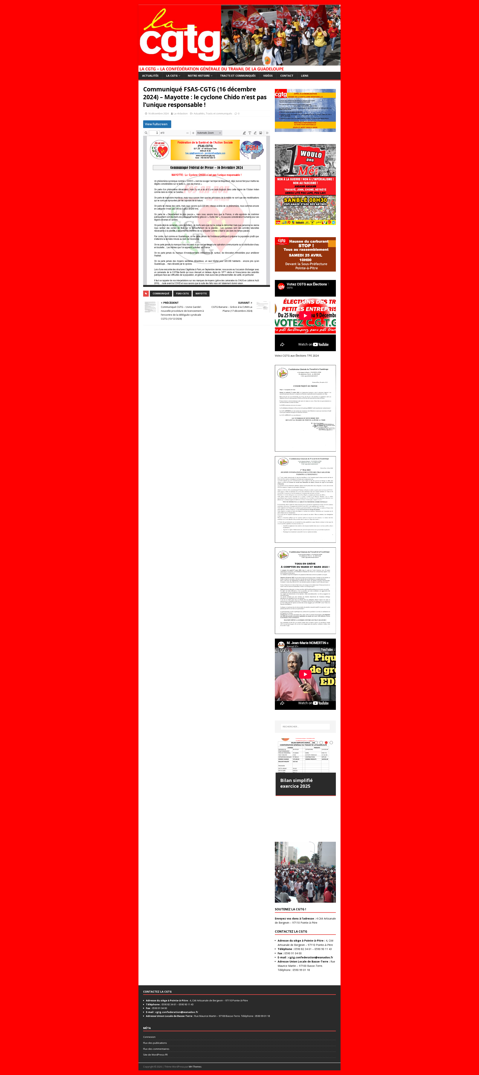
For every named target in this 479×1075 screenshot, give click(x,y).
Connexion (149, 1037)
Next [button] (331, 871)
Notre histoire (199, 75)
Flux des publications (155, 1043)
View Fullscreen (156, 124)
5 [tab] (331, 742)
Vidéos (268, 75)
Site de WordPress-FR (155, 1054)
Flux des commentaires (156, 1049)
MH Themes (195, 1066)
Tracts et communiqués (238, 75)
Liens (304, 75)
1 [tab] (311, 742)
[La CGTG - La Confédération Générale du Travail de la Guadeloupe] (239, 69)
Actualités (150, 75)
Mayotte (201, 293)
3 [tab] (321, 742)
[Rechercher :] (305, 726)
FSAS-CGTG (182, 293)
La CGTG (172, 75)
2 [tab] (316, 742)
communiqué (161, 293)
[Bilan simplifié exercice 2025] (306, 755)
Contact (286, 75)
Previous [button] (279, 871)
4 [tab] (326, 742)
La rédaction (181, 113)
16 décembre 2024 (158, 113)
